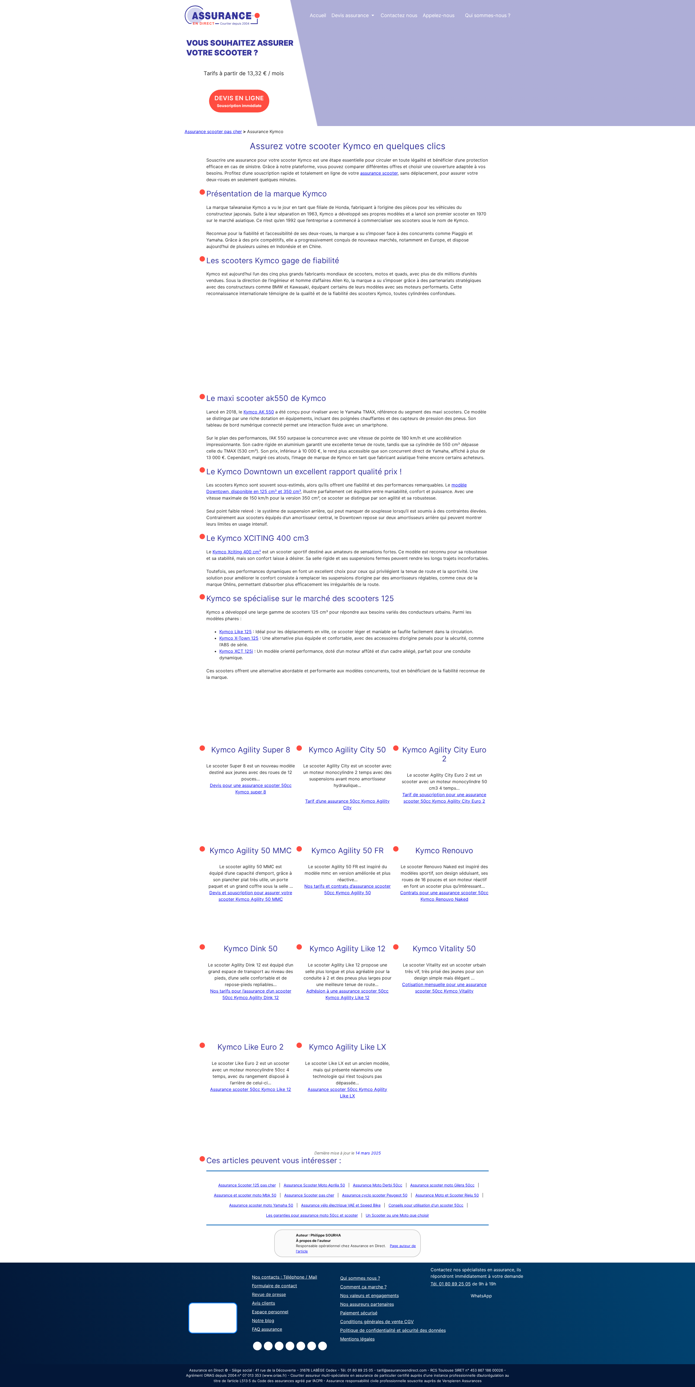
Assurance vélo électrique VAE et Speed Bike (341, 1205)
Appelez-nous (438, 15)
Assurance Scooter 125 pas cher (247, 1185)
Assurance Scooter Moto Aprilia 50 (314, 1185)
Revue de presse (269, 1294)
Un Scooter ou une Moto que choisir (397, 1215)
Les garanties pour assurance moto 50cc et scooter (312, 1215)
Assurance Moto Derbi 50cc (377, 1185)
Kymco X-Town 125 (238, 638)
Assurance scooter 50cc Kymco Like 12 (250, 1089)
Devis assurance (352, 15)
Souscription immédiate (239, 101)
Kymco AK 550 (259, 412)
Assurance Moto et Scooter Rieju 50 (447, 1195)
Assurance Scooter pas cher (309, 1195)
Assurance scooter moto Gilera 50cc (442, 1185)
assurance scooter (379, 173)
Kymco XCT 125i (236, 651)
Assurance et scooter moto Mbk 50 (245, 1195)
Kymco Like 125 (235, 631)
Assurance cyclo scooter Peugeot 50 (374, 1195)
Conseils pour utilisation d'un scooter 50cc (425, 1205)
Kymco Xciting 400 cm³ (237, 551)
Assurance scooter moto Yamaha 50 (261, 1205)
